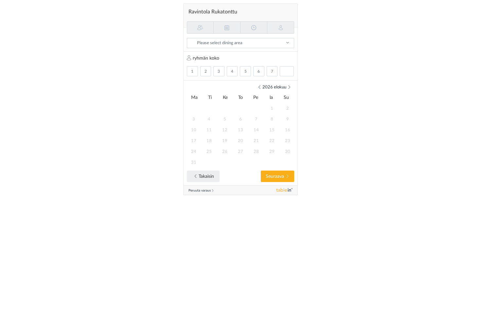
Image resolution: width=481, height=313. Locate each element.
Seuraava (275, 176)
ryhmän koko (206, 58)
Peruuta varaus (199, 190)
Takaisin (206, 176)
